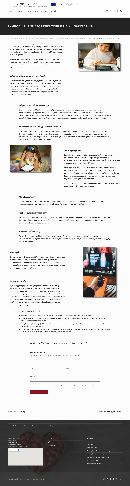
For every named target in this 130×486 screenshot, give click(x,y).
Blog (36, 11)
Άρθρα (49, 442)
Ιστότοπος (33, 376)
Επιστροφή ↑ (44, 479)
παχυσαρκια (110, 38)
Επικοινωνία (53, 11)
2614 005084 (13, 440)
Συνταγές (43, 11)
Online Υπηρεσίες (92, 444)
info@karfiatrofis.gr (42, 38)
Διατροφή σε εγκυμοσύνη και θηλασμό (98, 457)
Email (68, 368)
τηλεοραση (118, 38)
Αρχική (11, 11)
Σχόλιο (32, 360)
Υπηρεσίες (29, 11)
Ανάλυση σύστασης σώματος (95, 463)
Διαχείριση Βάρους (92, 447)
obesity (85, 38)
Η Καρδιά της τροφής (27, 3)
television (91, 38)
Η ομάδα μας (19, 11)
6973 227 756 (13, 442)
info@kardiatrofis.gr (15, 444)
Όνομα (32, 368)
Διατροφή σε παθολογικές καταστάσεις (98, 451)
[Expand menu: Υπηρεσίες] (33, 11)
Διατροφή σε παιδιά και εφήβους (96, 454)
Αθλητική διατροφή (92, 460)
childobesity (78, 38)
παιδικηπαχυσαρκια (100, 38)
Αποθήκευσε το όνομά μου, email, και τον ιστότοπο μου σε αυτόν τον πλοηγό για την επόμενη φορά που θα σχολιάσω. (65, 385)
